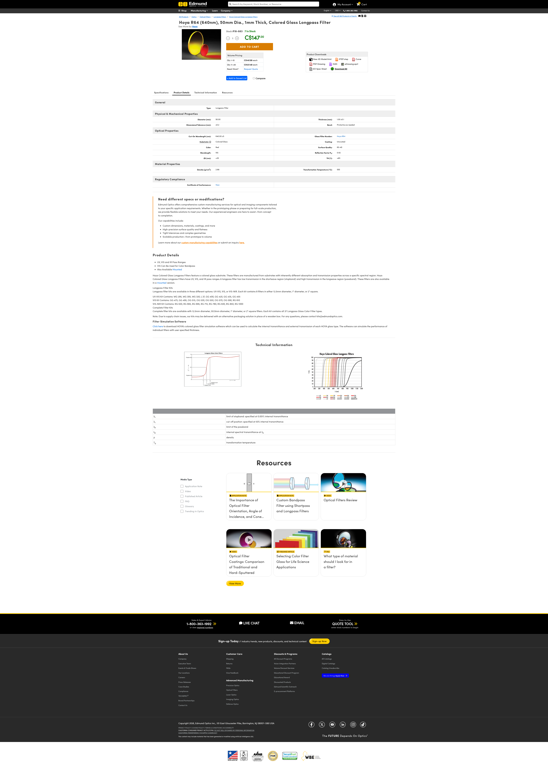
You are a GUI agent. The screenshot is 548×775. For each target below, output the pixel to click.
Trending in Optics (194, 511)
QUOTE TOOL (342, 623)
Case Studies (183, 686)
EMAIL (299, 622)
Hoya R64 (341, 136)
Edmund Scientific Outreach (285, 686)
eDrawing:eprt (351, 64)
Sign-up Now (319, 641)
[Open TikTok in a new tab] (363, 725)
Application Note (193, 486)
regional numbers (205, 627)
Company (226, 10)
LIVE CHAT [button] (251, 623)
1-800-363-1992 (351, 10)
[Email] (359, 15)
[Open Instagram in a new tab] (353, 725)
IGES (334, 64)
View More (235, 583)
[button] (352, 10)
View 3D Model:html (322, 59)
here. (242, 242)
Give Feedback (232, 673)
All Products (183, 17)
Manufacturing (198, 10)
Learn (215, 10)
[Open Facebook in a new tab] (311, 725)
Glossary (189, 506)
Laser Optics (231, 694)
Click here (158, 326)
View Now (249, 508)
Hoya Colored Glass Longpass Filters (243, 17)
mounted (161, 282)
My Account (344, 4)
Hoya (195, 26)
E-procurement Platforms (284, 691)
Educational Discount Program (286, 673)
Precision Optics (232, 685)
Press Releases (184, 682)
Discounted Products (282, 682)
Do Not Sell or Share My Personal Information (234, 730)
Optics (194, 17)
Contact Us (365, 10)
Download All (341, 68)
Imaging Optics (232, 699)
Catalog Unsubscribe (330, 668)
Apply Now (334, 675)
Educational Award (282, 677)
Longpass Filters (220, 17)
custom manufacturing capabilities (199, 242)
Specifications (161, 92)
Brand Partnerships (186, 700)
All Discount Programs (283, 659)
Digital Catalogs (328, 663)
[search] (273, 4)
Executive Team (184, 663)
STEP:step (343, 59)
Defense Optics (232, 704)
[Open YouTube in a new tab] (332, 725)
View (217, 185)
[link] (363, 2)
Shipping (229, 659)
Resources (227, 92)
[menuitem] (185, 10)
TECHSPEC (183, 696)
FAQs (228, 668)
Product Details (182, 92)
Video (188, 491)
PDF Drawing (319, 64)
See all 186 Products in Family (345, 16)
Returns (229, 663)
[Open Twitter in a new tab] (322, 725)
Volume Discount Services (284, 668)
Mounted (177, 269)
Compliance (183, 691)
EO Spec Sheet (320, 68)
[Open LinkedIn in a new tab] (343, 725)
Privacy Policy (184, 728)
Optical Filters (205, 17)
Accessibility (228, 728)
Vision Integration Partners (285, 663)
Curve (358, 59)
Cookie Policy (198, 728)
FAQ (187, 501)
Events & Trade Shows (187, 668)
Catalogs (327, 659)
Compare (260, 78)
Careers (181, 677)
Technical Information (205, 92)
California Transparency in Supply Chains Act (197, 733)
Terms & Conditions (213, 728)
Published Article (193, 496)
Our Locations (184, 673)
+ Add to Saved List (237, 78)
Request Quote (251, 69)
